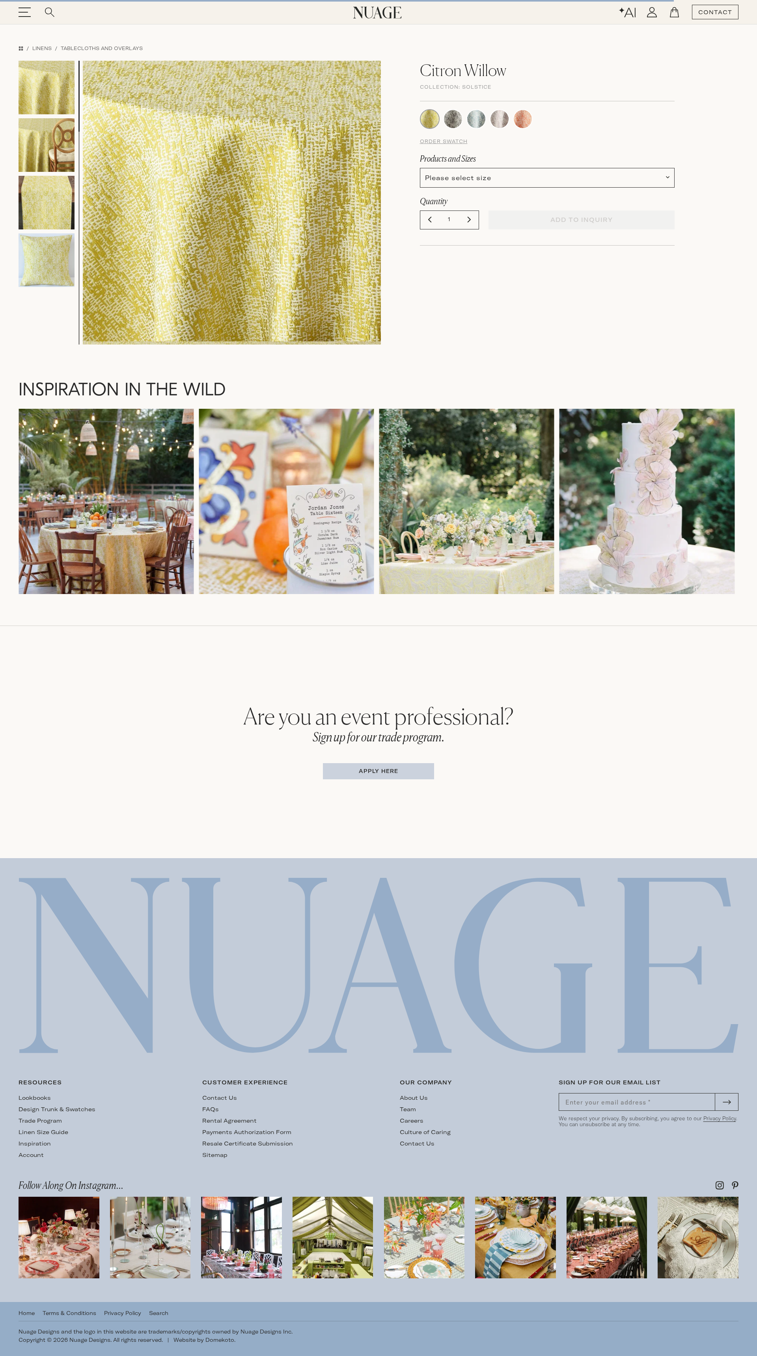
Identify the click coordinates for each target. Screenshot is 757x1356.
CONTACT (715, 12)
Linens (42, 48)
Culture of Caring (425, 1132)
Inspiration (35, 1143)
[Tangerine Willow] (523, 118)
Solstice (477, 87)
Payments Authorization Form (246, 1132)
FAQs (210, 1109)
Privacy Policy (719, 1118)
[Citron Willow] (430, 118)
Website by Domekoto (203, 1340)
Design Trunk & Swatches (57, 1109)
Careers (411, 1120)
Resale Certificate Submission (247, 1143)
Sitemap (214, 1155)
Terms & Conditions (69, 1313)
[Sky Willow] (476, 118)
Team (408, 1109)
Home (27, 1313)
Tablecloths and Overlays (102, 48)
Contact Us (219, 1097)
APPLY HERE (378, 771)
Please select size (458, 178)
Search (158, 1313)
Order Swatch (444, 141)
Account (31, 1155)
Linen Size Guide (43, 1132)
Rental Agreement (229, 1120)
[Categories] (21, 48)
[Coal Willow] (453, 118)
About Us (414, 1097)
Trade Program (40, 1120)
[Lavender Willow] (499, 118)
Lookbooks (35, 1097)
